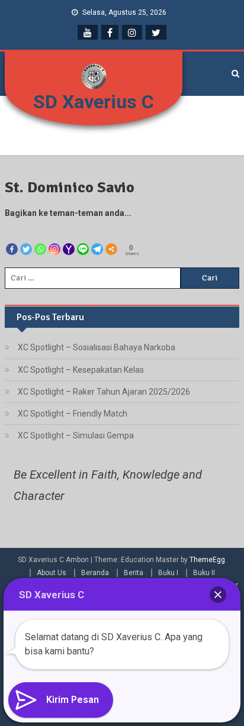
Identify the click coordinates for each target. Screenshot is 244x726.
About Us (51, 573)
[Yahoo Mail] (69, 238)
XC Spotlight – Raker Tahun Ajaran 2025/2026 (104, 391)
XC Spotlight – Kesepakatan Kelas (81, 370)
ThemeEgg (207, 560)
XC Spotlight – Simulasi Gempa (76, 435)
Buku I (168, 573)
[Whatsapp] (40, 238)
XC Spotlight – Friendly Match (72, 413)
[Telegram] (97, 238)
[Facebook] (12, 238)
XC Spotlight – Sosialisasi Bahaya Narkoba (96, 347)
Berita (133, 573)
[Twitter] (26, 238)
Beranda (95, 573)
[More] (111, 238)
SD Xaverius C (93, 102)
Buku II (204, 573)
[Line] (83, 238)
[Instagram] (54, 238)
